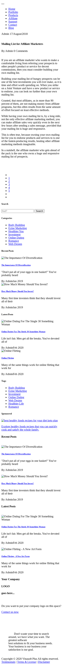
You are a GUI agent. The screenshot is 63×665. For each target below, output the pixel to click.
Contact (12, 24)
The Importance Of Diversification (16, 265)
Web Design (15, 243)
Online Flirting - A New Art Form (15, 556)
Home (11, 8)
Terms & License (26, 661)
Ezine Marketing (17, 228)
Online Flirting (7, 358)
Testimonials (8, 661)
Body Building (16, 224)
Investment (14, 234)
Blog (11, 27)
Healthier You (16, 231)
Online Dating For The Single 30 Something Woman (23, 331)
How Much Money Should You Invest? (17, 291)
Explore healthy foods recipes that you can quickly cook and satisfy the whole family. (29, 428)
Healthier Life (16, 403)
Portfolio (13, 12)
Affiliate (13, 18)
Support (12, 21)
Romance (13, 240)
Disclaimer (44, 661)
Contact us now (10, 611)
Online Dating (16, 237)
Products (13, 15)
